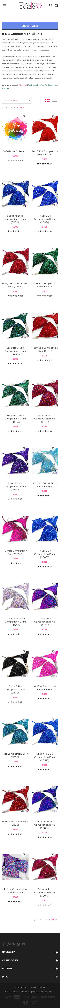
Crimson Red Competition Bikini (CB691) (44, 418)
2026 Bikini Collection (15, 151)
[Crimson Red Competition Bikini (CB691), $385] (45, 393)
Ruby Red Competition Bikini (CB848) (45, 349)
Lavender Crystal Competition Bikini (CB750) (15, 621)
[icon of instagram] (9, 944)
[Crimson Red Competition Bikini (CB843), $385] (45, 867)
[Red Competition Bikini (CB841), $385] (15, 799)
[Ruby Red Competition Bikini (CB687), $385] (15, 261)
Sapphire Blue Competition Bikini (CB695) (44, 757)
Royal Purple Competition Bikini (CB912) (15, 486)
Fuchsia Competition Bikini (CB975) (15, 552)
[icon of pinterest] (14, 944)
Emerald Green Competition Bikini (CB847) (15, 418)
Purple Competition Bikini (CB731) (15, 891)
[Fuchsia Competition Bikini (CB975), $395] (15, 529)
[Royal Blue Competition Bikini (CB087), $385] (45, 529)
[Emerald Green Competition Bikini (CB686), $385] (15, 326)
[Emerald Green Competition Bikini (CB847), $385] (15, 393)
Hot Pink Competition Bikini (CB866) (44, 688)
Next (23, 108)
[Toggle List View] (54, 100)
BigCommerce (49, 992)
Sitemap (42, 987)
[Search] (50, 5)
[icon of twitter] (19, 944)
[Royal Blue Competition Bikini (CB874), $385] (45, 194)
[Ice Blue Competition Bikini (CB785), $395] (45, 461)
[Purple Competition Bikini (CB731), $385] (15, 867)
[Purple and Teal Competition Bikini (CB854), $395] (45, 799)
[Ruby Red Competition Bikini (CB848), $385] (45, 326)
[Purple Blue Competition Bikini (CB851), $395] (45, 596)
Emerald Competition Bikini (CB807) (44, 285)
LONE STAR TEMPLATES (22, 992)
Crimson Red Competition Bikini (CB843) (44, 892)
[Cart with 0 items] (56, 5)
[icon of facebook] (4, 944)
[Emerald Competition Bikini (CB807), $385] (45, 261)
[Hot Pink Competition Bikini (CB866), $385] (45, 664)
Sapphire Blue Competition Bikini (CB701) (15, 219)
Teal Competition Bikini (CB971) (15, 755)
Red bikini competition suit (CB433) (45, 153)
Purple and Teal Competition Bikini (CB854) (44, 824)
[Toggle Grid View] (47, 100)
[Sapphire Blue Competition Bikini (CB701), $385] (15, 194)
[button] (30, 26)
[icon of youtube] (23, 944)
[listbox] (16, 100)
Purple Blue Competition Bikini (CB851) (44, 621)
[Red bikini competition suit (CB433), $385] (45, 129)
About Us (23, 85)
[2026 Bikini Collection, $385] (15, 129)
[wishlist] (23, 116)
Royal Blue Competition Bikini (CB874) (44, 219)
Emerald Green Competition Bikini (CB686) (15, 351)
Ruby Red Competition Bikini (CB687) (15, 285)
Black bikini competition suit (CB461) (15, 689)
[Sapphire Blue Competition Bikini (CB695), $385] (45, 732)
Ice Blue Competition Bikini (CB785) (44, 485)
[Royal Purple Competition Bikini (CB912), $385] (15, 461)
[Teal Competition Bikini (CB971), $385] (15, 732)
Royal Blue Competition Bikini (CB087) (44, 554)
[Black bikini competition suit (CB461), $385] (15, 664)
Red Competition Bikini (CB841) (15, 823)
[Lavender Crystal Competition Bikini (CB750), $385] (15, 596)
